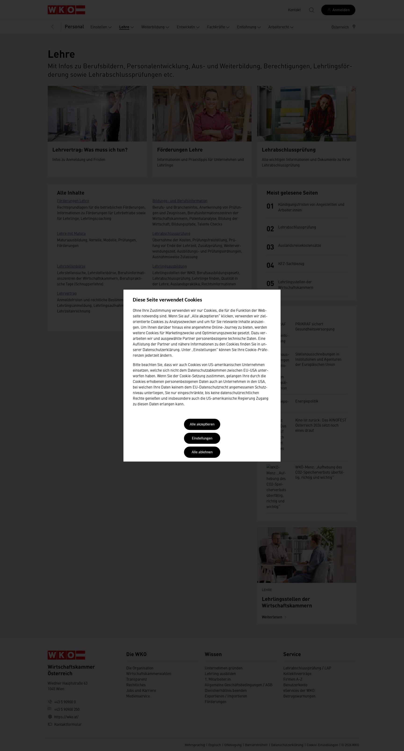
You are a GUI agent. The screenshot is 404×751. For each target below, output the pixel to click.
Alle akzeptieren (202, 425)
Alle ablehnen (202, 452)
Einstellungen (202, 438)
